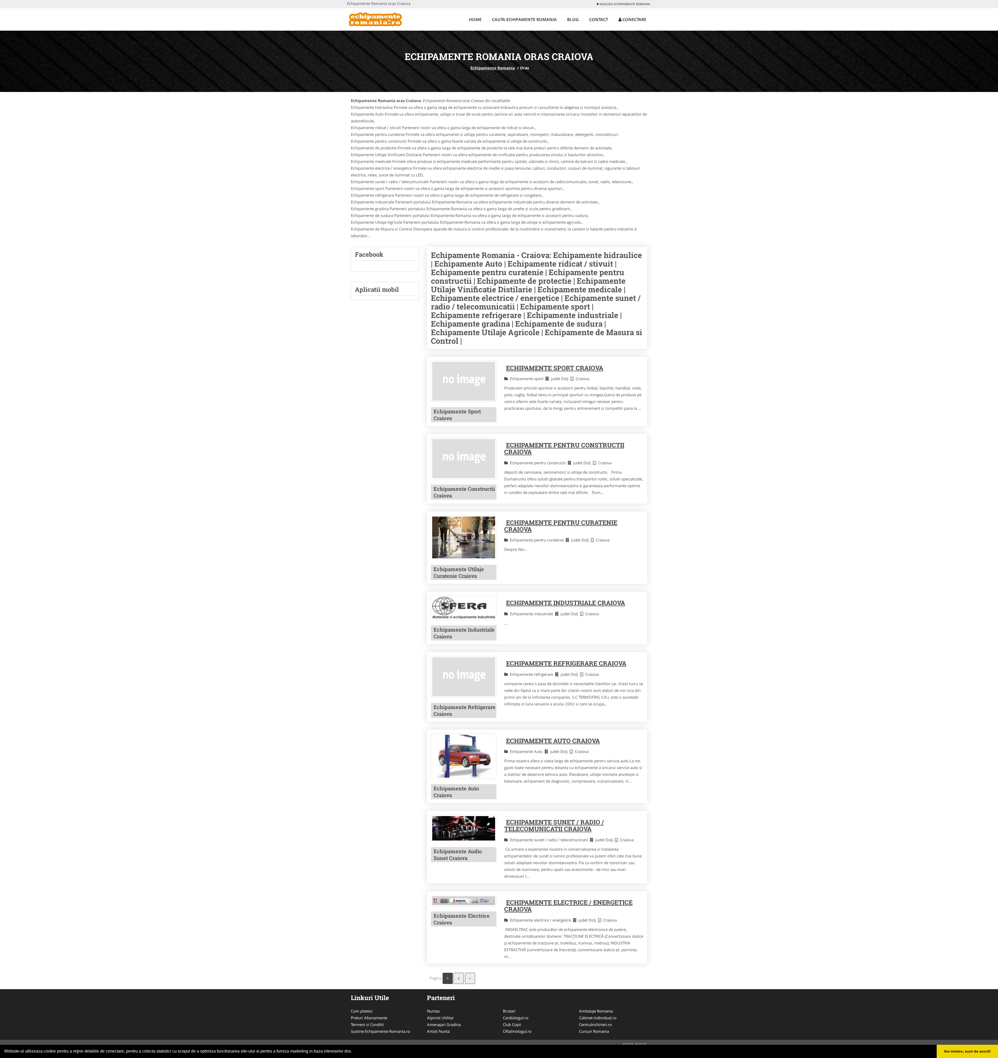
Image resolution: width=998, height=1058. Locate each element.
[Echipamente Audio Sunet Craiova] (463, 828)
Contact (598, 19)
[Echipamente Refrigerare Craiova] (463, 676)
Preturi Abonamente (369, 1017)
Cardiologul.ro (515, 1017)
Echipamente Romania (492, 67)
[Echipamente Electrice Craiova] (463, 901)
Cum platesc (362, 1011)
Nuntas (433, 1011)
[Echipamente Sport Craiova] (463, 381)
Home (475, 19)
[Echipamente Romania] (381, 18)
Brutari (509, 1011)
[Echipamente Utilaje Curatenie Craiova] (463, 537)
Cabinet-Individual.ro (597, 1017)
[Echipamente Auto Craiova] (463, 756)
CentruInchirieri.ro (595, 1024)
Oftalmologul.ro (517, 1031)
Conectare (633, 19)
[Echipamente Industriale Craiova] (463, 608)
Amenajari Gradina (444, 1024)
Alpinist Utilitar (440, 1017)
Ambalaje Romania (596, 1011)
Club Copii (512, 1024)
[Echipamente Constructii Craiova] (463, 458)
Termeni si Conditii (367, 1024)
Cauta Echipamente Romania (524, 19)
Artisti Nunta (438, 1031)
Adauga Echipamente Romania (624, 4)
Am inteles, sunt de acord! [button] (967, 1051)
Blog (573, 19)
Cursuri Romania (594, 1031)
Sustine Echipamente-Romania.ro (380, 1031)
